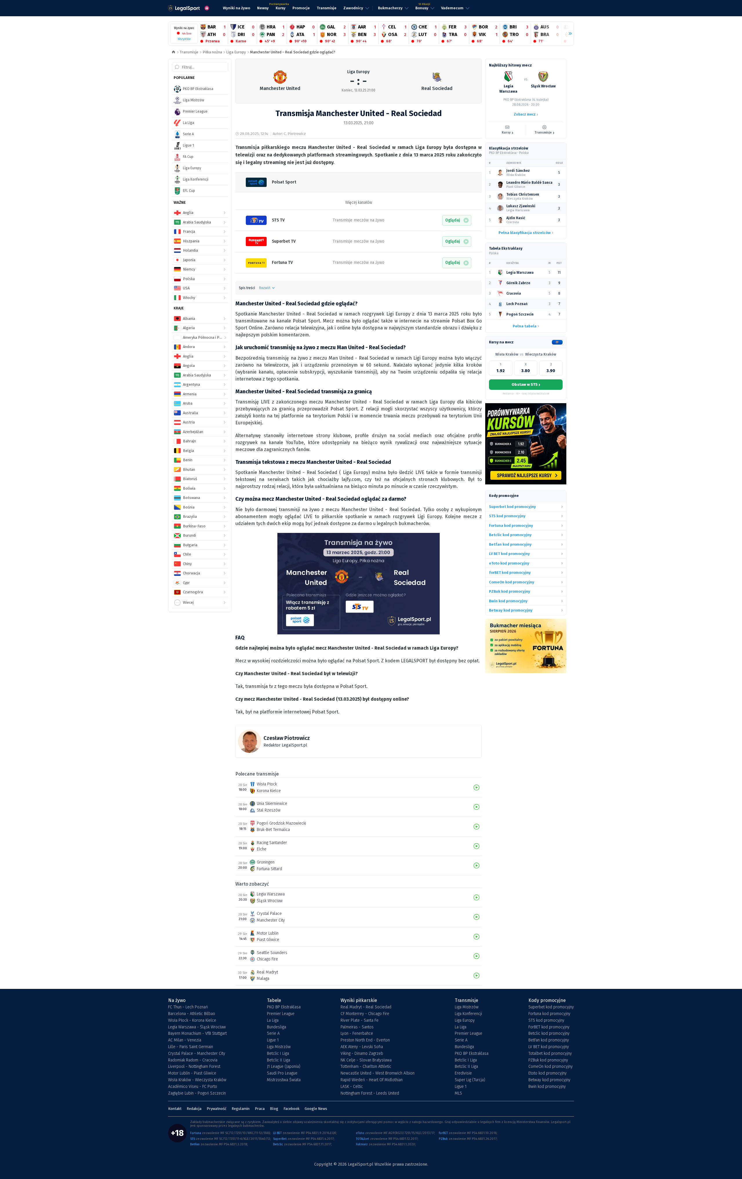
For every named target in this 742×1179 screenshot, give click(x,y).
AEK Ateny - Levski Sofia (362, 1047)
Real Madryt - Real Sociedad (366, 1007)
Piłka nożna (212, 52)
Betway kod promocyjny (549, 1080)
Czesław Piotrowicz (286, 738)
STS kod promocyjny (546, 1020)
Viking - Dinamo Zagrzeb (362, 1053)
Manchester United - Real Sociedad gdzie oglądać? (292, 52)
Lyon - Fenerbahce (357, 1033)
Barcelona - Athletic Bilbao (191, 1014)
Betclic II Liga (278, 1060)
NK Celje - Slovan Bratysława (366, 1060)
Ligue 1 (273, 1040)
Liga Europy (236, 52)
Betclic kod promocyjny (549, 1033)
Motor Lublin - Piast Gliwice (192, 1073)
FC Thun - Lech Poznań (188, 1007)
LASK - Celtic (352, 1086)
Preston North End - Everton (365, 1040)
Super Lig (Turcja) (470, 1080)
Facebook (291, 1108)
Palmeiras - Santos (357, 1027)
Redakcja (194, 1108)
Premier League (280, 1014)
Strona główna (173, 52)
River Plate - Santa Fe (360, 1020)
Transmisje (189, 52)
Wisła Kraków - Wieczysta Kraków (197, 1080)
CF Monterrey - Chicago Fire (365, 1014)
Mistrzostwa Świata (284, 1080)
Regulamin (241, 1108)
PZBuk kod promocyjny (548, 1060)
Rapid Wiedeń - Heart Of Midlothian (372, 1080)
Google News (316, 1108)
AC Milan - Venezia (184, 1040)
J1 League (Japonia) (283, 1066)
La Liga (273, 1020)
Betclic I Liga (278, 1053)
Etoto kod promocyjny (547, 1073)
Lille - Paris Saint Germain (190, 1047)
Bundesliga (276, 1027)
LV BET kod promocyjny (548, 1047)
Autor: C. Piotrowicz (289, 133)
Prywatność (216, 1108)
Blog (274, 1108)
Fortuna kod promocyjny (549, 1014)
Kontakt (174, 1108)
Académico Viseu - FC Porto (192, 1086)
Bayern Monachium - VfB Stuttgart (197, 1033)
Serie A (273, 1033)
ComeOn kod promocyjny (550, 1066)
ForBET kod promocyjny (549, 1027)
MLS (458, 1093)
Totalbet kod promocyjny (550, 1053)
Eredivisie (463, 1073)
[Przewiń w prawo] (568, 34)
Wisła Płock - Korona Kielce (192, 1020)
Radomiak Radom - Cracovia (192, 1060)
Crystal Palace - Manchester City (196, 1053)
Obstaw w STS (526, 384)
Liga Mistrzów (279, 1047)
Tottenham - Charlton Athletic (366, 1066)
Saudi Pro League (282, 1073)
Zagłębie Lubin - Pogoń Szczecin (197, 1093)
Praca (260, 1108)
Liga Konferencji (468, 1014)
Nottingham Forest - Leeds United (370, 1093)
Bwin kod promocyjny (547, 1086)
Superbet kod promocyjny (551, 1007)
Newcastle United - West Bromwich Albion (377, 1073)
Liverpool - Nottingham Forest (194, 1066)
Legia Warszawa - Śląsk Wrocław (197, 1027)
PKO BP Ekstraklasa (284, 1007)
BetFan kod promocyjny (548, 1040)
